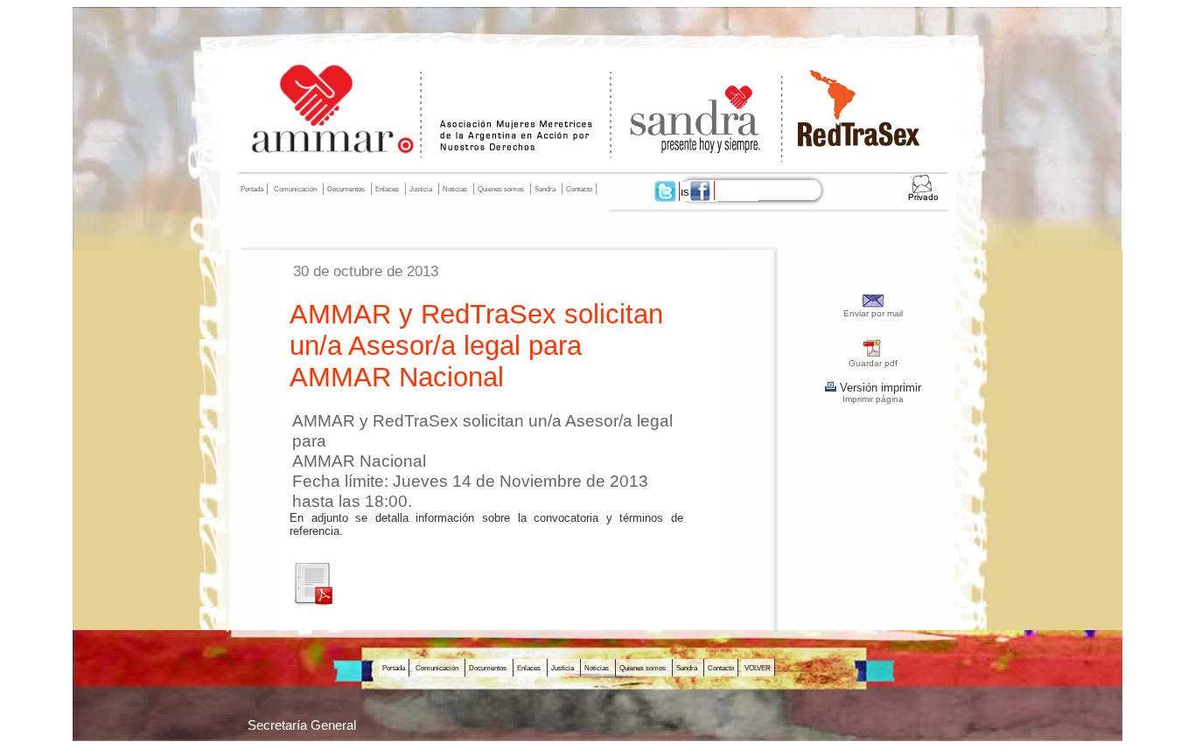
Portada (252, 188)
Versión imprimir (878, 387)
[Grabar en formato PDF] (873, 354)
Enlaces (387, 188)
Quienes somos (501, 188)
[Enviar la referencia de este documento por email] (873, 304)
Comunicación (295, 188)
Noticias (455, 188)
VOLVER (757, 667)
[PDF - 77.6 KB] (312, 601)
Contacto (579, 188)
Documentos (346, 188)
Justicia (420, 188)
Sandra (545, 188)
